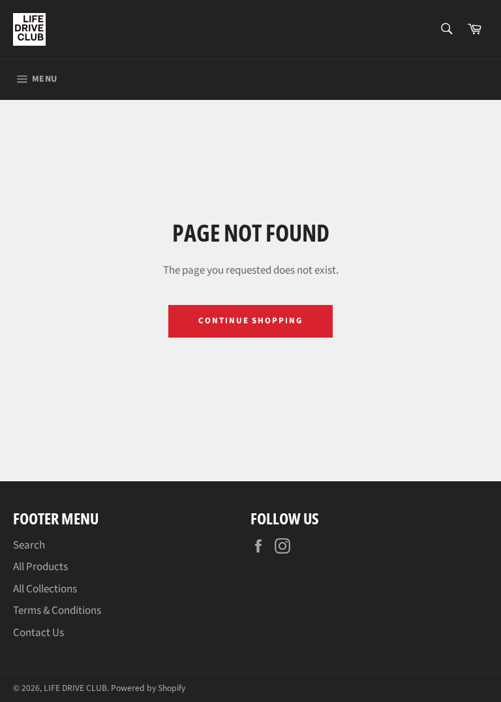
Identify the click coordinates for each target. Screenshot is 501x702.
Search (29, 545)
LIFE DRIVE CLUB (75, 688)
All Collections (45, 589)
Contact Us (38, 633)
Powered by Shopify (148, 688)
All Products (40, 567)
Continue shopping (250, 321)
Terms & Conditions (57, 610)
